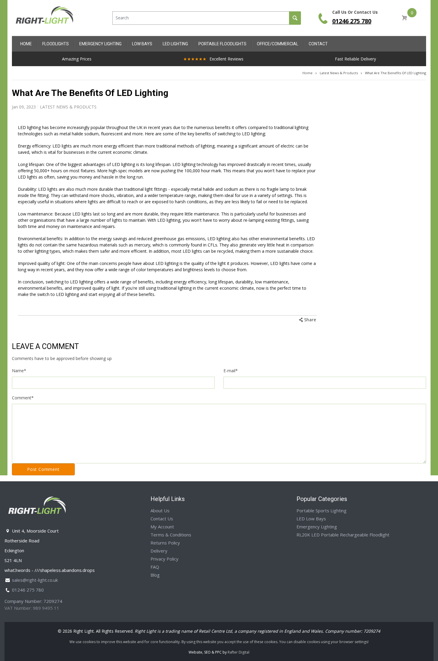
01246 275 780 (351, 21)
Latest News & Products (339, 73)
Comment (23, 398)
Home (307, 73)
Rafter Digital (238, 652)
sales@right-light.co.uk (35, 580)
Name (19, 370)
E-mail (230, 370)
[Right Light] (44, 17)
